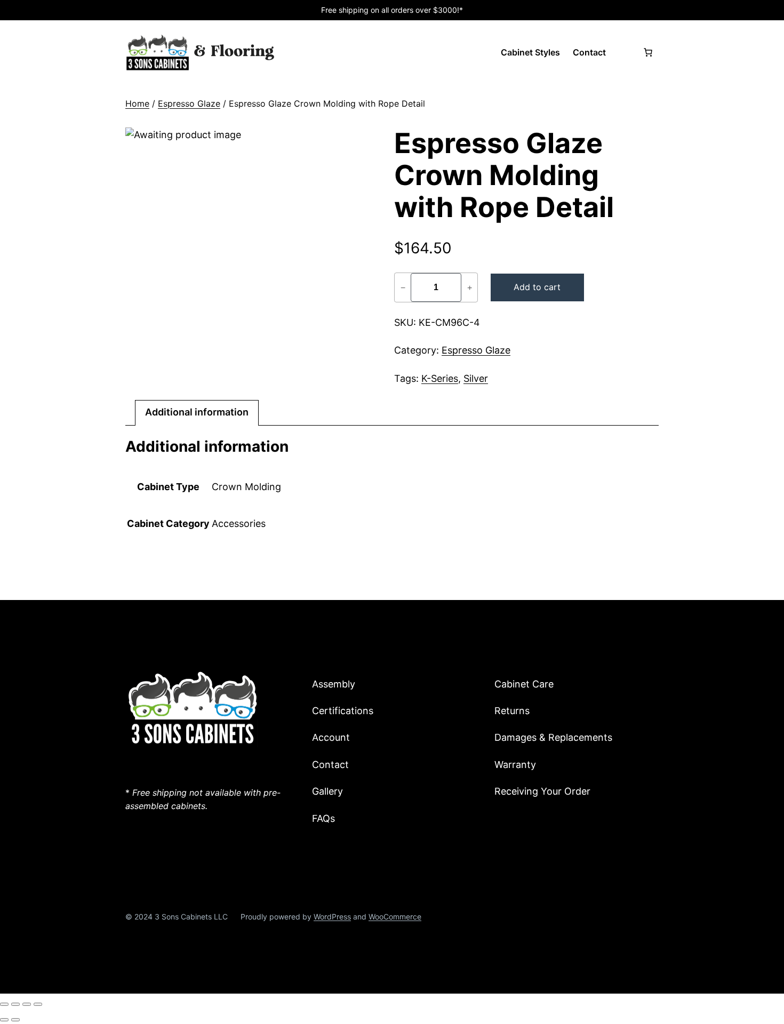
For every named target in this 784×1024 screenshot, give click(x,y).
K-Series (439, 378)
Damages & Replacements (553, 737)
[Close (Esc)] (38, 1004)
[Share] (26, 1004)
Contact (330, 764)
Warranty (515, 764)
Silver (475, 378)
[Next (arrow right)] (15, 1019)
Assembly (333, 684)
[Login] (624, 52)
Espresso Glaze (189, 103)
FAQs (323, 818)
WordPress (332, 916)
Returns (512, 710)
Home (137, 103)
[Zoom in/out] (4, 1004)
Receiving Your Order (542, 791)
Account (331, 737)
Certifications (342, 710)
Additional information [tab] (197, 412)
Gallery (327, 791)
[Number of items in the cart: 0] (648, 52)
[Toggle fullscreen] (15, 1004)
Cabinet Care (524, 684)
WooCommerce (395, 916)
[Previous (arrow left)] (4, 1019)
